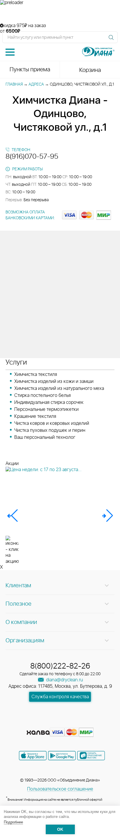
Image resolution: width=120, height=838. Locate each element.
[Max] (81, 723)
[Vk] (39, 723)
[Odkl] (50, 723)
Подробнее (13, 822)
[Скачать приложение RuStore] (91, 755)
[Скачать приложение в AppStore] (33, 755)
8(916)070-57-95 (32, 156)
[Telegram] (71, 723)
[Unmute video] (60, 14)
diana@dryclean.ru (64, 680)
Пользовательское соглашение (60, 789)
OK (60, 829)
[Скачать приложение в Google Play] (62, 755)
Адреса (36, 84)
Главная (14, 84)
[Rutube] (60, 723)
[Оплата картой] (38, 732)
